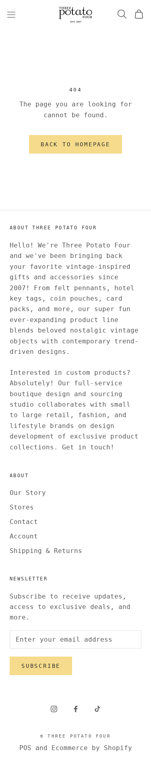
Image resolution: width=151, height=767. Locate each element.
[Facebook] (75, 709)
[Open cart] (139, 14)
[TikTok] (97, 709)
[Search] (122, 14)
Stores (22, 507)
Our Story (28, 493)
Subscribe (40, 666)
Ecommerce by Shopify (92, 748)
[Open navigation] (11, 14)
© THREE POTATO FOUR (75, 736)
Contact (24, 522)
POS (25, 748)
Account (24, 536)
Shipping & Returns (46, 551)
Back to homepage (75, 144)
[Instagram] (54, 709)
